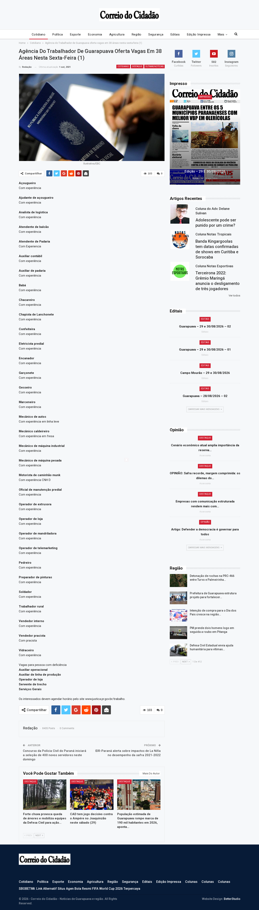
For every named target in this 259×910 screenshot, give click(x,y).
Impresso (205, 97)
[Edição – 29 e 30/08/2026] (205, 137)
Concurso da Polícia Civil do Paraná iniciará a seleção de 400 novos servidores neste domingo (54, 755)
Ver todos (234, 295)
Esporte (75, 34)
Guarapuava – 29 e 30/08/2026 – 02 (205, 326)
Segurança (155, 34)
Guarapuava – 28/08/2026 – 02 (205, 396)
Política (57, 34)
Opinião (205, 522)
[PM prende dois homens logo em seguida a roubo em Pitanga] (178, 632)
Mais (221, 34)
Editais (175, 34)
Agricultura (117, 34)
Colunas (191, 882)
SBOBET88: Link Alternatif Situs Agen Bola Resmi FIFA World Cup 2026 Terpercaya (79, 889)
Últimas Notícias (154, 66)
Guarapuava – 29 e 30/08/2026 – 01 (205, 349)
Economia (95, 34)
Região (136, 34)
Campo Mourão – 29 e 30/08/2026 (205, 373)
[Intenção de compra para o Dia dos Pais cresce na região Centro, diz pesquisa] (178, 615)
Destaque (137, 66)
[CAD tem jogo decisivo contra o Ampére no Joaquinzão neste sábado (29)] (92, 794)
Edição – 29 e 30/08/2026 (205, 171)
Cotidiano (38, 34)
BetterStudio (232, 898)
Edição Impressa (199, 34)
